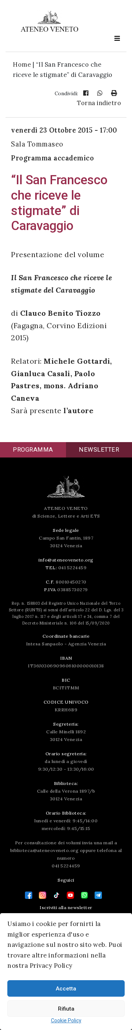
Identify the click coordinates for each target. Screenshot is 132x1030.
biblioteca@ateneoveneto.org (44, 850)
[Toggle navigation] (117, 38)
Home (22, 64)
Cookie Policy (66, 1020)
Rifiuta (66, 1008)
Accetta (66, 988)
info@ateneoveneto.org (66, 560)
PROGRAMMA (33, 449)
